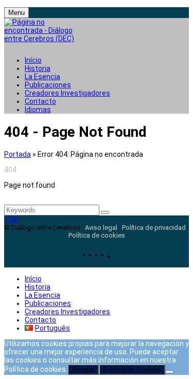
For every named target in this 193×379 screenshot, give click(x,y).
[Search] (105, 212)
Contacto (40, 101)
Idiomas (38, 109)
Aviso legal (101, 227)
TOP (11, 219)
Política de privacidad (154, 227)
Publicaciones (48, 85)
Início (33, 60)
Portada (17, 154)
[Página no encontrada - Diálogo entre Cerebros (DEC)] (42, 33)
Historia (37, 68)
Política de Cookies (132, 369)
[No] (169, 371)
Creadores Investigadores (67, 93)
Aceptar (83, 369)
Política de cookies (96, 235)
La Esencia (42, 77)
